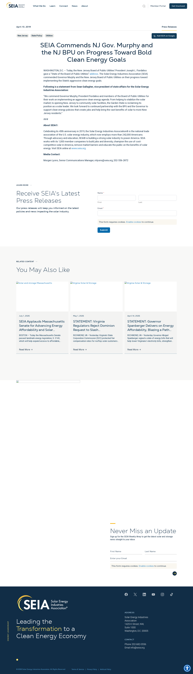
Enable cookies (133, 222)
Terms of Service (78, 669)
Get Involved (178, 6)
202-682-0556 (139, 644)
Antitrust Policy (105, 669)
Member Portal (158, 6)
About (84, 6)
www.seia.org (78, 148)
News (74, 6)
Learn (52, 6)
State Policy (37, 36)
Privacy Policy (92, 669)
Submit (104, 230)
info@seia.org (138, 647)
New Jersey (23, 36)
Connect (63, 6)
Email (101, 208)
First (100, 202)
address (94, 73)
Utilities (49, 36)
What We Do (39, 6)
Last (140, 202)
